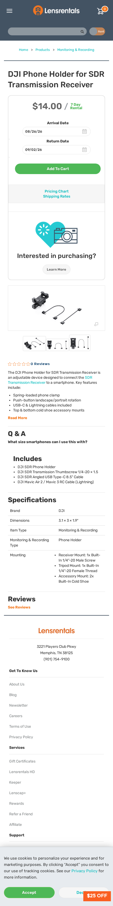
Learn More (56, 269)
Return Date (58, 141)
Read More (17, 418)
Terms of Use (20, 726)
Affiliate (15, 824)
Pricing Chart (57, 191)
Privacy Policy (84, 871)
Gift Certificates (22, 761)
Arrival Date (58, 123)
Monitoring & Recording (75, 50)
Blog (13, 695)
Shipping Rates (56, 196)
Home (23, 50)
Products (42, 50)
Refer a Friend (21, 814)
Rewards (16, 803)
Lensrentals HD (22, 772)
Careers (15, 716)
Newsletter (18, 705)
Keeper (15, 782)
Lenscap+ (17, 793)
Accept (29, 892)
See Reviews (19, 607)
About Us (16, 684)
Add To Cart (58, 168)
